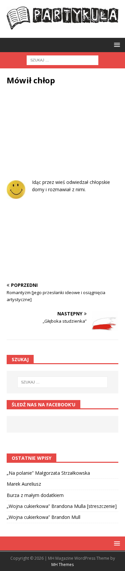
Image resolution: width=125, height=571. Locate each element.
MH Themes (62, 564)
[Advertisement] (62, 137)
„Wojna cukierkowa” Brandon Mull (43, 517)
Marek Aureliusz (24, 484)
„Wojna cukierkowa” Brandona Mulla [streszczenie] (62, 506)
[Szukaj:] (62, 60)
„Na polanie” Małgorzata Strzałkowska (48, 473)
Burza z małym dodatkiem (35, 495)
